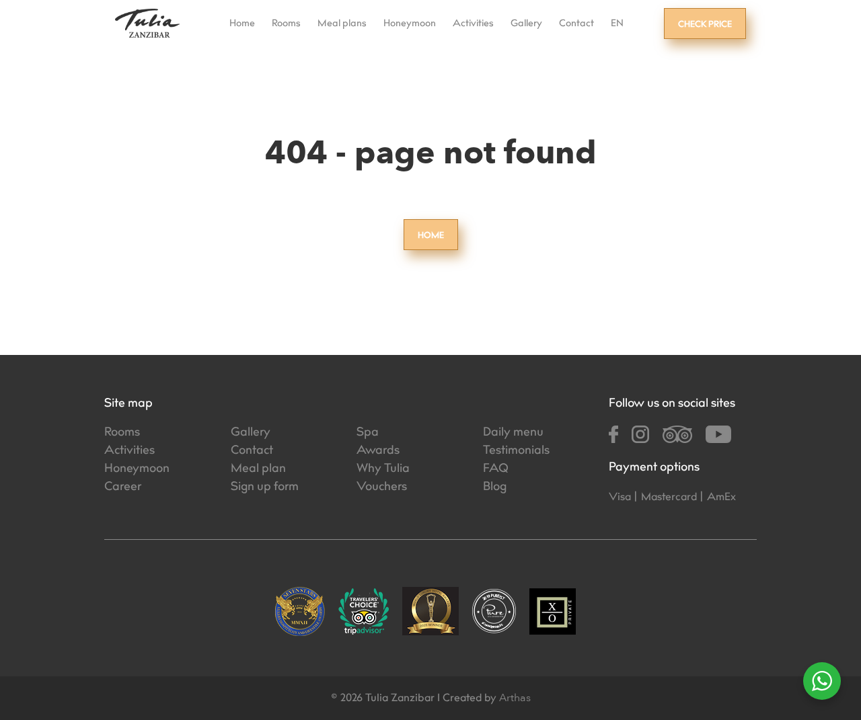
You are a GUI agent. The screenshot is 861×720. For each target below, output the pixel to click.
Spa (368, 433)
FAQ (496, 469)
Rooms (286, 24)
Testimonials (516, 451)
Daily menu (513, 433)
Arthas (515, 697)
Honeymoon (409, 24)
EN (617, 24)
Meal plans (342, 24)
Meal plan (258, 469)
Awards (378, 451)
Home (242, 24)
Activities (473, 24)
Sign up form (265, 487)
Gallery (526, 24)
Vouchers (382, 487)
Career (122, 487)
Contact (576, 24)
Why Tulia (383, 469)
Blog (495, 487)
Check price (705, 25)
